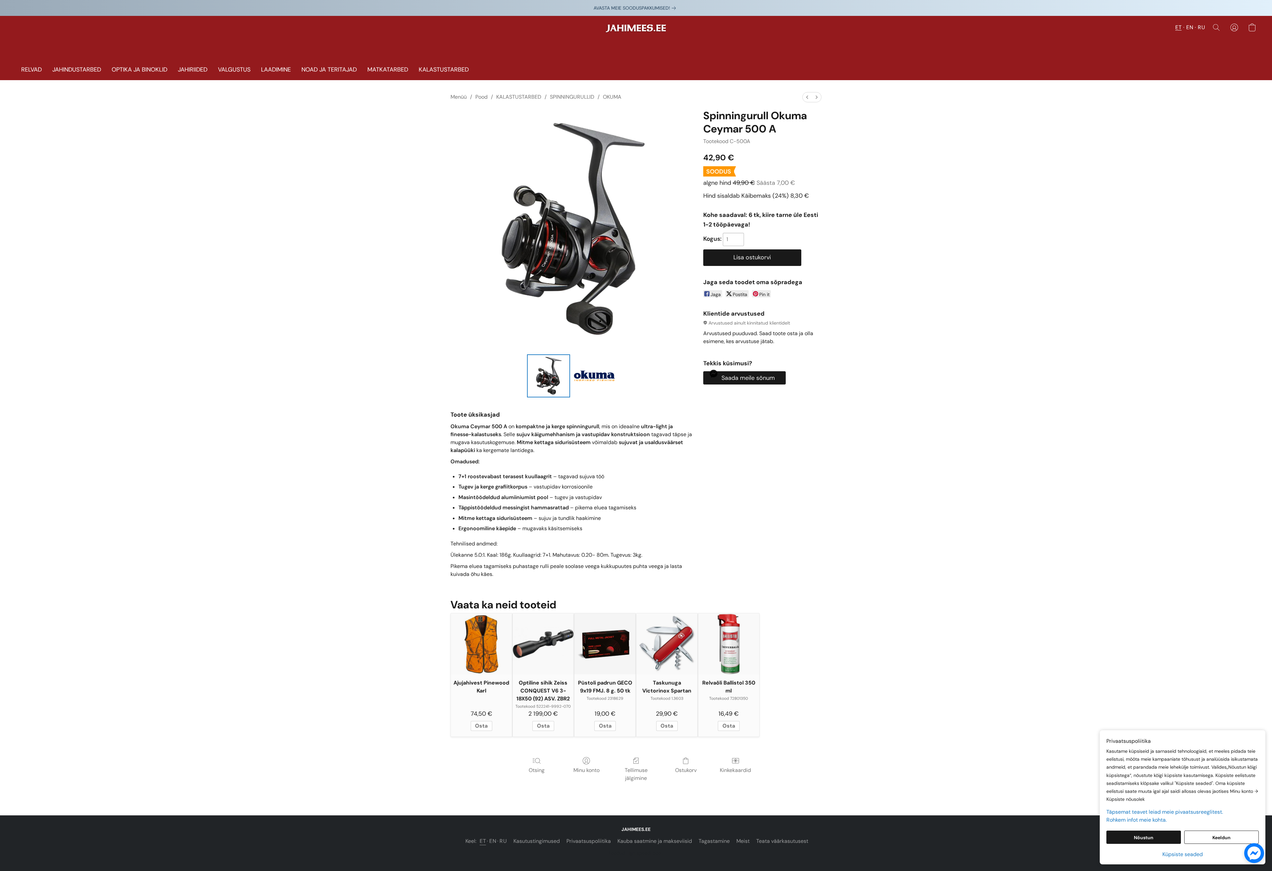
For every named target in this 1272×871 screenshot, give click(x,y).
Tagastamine (714, 841)
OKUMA (612, 96)
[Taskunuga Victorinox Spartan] (667, 644)
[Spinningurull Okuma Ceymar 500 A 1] (594, 375)
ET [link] (483, 841)
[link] (636, 8)
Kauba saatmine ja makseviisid (654, 841)
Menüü (458, 96)
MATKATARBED (387, 70)
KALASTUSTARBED (444, 70)
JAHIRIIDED (192, 70)
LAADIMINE (276, 70)
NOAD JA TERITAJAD (329, 70)
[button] (636, 31)
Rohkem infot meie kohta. (1136, 819)
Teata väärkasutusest (782, 841)
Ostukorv (686, 770)
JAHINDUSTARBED (76, 70)
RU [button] (1201, 27)
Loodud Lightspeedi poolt (636, 853)
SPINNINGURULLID (572, 96)
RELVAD (31, 70)
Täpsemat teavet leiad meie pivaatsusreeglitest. (1164, 811)
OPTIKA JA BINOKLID (139, 70)
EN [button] (1189, 27)
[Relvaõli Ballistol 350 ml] (729, 644)
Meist (743, 841)
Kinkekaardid (735, 770)
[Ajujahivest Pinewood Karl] (481, 644)
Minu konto (586, 770)
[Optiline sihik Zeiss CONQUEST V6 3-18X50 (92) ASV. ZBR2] (543, 644)
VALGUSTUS (234, 70)
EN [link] (492, 841)
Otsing (537, 770)
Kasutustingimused (536, 841)
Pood (481, 96)
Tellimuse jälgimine (636, 774)
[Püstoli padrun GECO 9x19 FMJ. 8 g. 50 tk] (605, 644)
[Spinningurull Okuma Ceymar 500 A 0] (548, 375)
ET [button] (1178, 27)
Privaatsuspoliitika (588, 841)
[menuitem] (807, 97)
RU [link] (503, 841)
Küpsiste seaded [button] (1182, 854)
